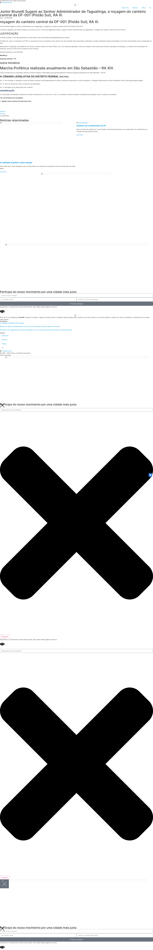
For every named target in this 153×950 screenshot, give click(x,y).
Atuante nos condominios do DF (91, 126)
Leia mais (3, 172)
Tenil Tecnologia (5, 355)
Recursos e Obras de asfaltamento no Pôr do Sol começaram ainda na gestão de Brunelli (30, 326)
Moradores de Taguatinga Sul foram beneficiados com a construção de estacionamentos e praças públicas (36, 330)
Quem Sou (125, 8)
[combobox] (76, 410)
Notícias (135, 8)
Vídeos (143, 8)
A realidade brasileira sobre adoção (16, 162)
